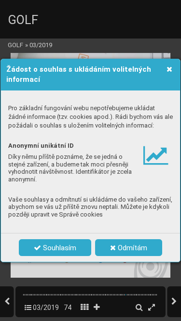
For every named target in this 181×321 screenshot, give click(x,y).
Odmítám (131, 248)
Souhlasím (58, 248)
